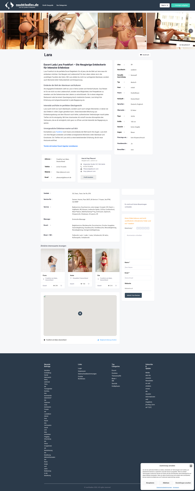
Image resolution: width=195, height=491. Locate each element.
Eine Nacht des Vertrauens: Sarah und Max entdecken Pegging (47, 428)
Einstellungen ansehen (183, 483)
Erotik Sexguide (48, 5)
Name (127, 262)
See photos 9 (185, 45)
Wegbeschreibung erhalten (108, 340)
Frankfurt (59, 132)
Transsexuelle (116, 376)
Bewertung (129, 228)
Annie (45, 275)
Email (127, 273)
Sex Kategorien (61, 5)
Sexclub (114, 383)
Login (80, 368)
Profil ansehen (88, 177)
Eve (71, 275)
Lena (99, 275)
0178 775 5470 (61, 167)
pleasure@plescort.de (63, 177)
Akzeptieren (150, 483)
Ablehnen (166, 483)
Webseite (128, 283)
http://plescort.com (63, 172)
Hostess (115, 373)
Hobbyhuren (116, 386)
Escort (45, 284)
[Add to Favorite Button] (61, 283)
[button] (191, 466)
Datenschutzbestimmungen (164, 487)
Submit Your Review (133, 295)
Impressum (176, 487)
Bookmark (146, 55)
